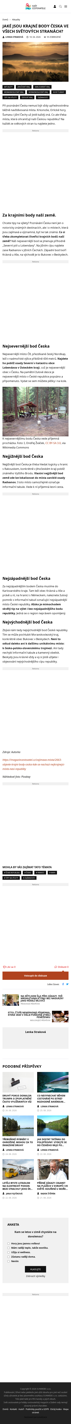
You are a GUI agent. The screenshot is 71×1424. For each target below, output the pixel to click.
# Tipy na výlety (11, 878)
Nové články (58, 92)
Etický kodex (56, 1409)
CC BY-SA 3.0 (53, 443)
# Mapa (52, 872)
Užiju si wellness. (21, 1252)
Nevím (15, 1261)
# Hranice (40, 872)
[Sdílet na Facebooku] (63, 984)
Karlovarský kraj (42, 87)
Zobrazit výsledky (35, 1276)
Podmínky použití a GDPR (37, 1409)
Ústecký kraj (27, 97)
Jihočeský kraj (24, 87)
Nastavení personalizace (35, 1417)
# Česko (27, 872)
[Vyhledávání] (60, 6)
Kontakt (13, 1409)
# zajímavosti (29, 878)
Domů (5, 1409)
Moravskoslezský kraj (14, 92)
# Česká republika (11, 872)
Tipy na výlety (10, 97)
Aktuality (8, 87)
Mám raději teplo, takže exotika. (29, 1247)
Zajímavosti (43, 97)
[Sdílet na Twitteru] (67, 984)
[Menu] (66, 6)
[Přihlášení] (55, 6)
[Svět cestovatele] (35, 6)
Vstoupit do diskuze (35, 975)
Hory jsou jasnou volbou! (25, 1243)
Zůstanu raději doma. (23, 1256)
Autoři (21, 1409)
